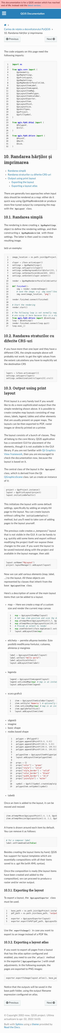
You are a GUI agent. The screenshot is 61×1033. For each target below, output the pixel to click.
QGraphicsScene (13, 477)
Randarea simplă (17, 171)
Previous (13, 39)
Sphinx (19, 1024)
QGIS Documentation (32, 13)
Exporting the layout (23, 182)
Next (50, 39)
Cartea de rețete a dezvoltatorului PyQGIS (27, 29)
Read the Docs (12, 1027)
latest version (34, 5)
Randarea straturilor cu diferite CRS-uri (29, 174)
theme (35, 1024)
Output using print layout (22, 178)
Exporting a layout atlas (24, 186)
